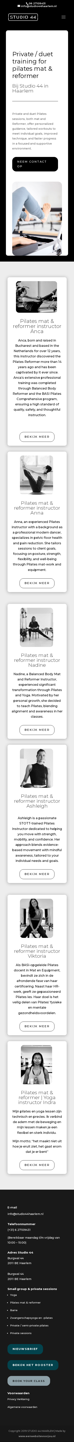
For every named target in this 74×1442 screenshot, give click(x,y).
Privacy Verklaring (18, 1399)
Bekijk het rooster (33, 1365)
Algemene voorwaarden (22, 1407)
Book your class (29, 1380)
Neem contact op (32, 164)
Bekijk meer (37, 436)
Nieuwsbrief (25, 1349)
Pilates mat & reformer (25, 1302)
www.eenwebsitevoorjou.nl (37, 1436)
